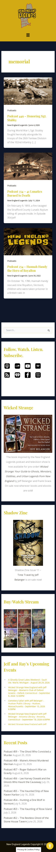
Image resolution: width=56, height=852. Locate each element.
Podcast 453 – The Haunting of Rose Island (28, 809)
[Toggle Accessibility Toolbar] (50, 846)
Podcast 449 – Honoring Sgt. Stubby (26, 118)
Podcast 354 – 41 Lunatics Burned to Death (24, 193)
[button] (28, 35)
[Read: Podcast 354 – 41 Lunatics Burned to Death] (28, 166)
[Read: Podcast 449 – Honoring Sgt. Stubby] (28, 90)
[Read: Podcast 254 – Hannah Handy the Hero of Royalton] (28, 241)
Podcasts (11, 110)
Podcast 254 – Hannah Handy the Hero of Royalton (27, 268)
